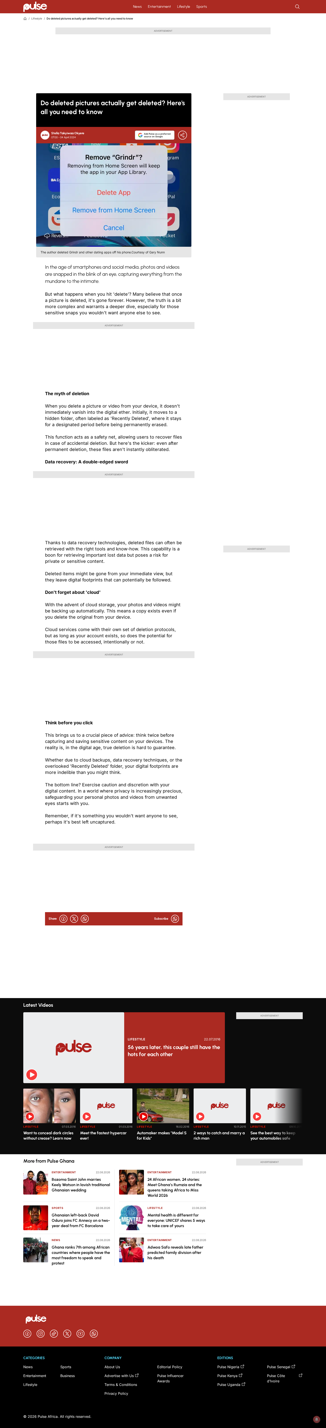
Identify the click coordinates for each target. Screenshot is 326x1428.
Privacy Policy (116, 1393)
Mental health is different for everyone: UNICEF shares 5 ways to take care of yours (176, 1220)
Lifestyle (183, 6)
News (137, 6)
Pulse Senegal (278, 1367)
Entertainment (159, 6)
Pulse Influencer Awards (170, 1378)
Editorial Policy (169, 1367)
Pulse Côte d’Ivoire (276, 1378)
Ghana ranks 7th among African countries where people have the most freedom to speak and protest (81, 1255)
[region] (163, 1119)
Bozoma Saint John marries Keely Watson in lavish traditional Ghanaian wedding (81, 1185)
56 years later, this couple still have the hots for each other (174, 1050)
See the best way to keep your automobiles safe (272, 1136)
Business (67, 1376)
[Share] (182, 135)
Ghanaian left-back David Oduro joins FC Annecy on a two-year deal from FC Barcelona (81, 1220)
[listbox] (163, 1119)
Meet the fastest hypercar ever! (103, 1136)
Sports (201, 6)
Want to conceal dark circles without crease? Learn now (48, 1136)
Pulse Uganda (228, 1384)
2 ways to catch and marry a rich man (219, 1136)
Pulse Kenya (227, 1376)
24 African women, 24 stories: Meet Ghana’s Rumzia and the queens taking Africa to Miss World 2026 (174, 1187)
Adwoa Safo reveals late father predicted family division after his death (175, 1252)
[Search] (298, 7)
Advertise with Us (119, 1376)
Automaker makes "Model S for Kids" (162, 1136)
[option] (49, 1119)
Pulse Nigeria (228, 1367)
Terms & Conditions (120, 1384)
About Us (112, 1367)
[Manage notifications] (316, 1419)
